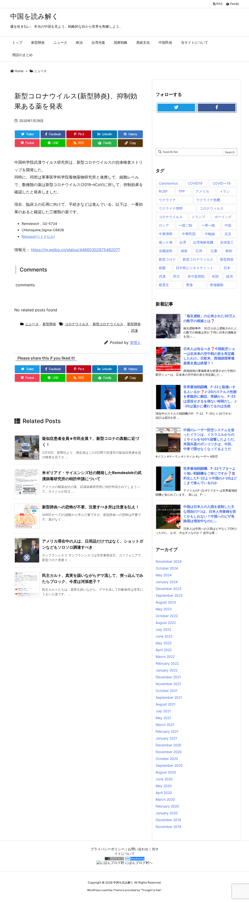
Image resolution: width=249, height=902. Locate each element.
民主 (176, 276)
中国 (227, 225)
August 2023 (166, 602)
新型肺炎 (49, 324)
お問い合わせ (138, 849)
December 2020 (168, 745)
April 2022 (164, 650)
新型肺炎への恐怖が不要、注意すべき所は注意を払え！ (90, 506)
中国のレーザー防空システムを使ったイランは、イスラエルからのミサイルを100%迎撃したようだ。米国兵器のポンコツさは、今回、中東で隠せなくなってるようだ (210, 439)
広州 (199, 251)
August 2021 (166, 704)
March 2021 (165, 725)
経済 (229, 276)
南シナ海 (165, 242)
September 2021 (169, 697)
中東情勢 (165, 234)
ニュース (40, 71)
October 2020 (167, 759)
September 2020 (169, 765)
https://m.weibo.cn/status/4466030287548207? (75, 249)
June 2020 (164, 779)
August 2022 (166, 623)
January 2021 (166, 738)
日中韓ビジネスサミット (194, 268)
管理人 (135, 342)
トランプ (198, 217)
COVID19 (195, 183)
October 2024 (167, 568)
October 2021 (167, 691)
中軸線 (210, 234)
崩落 (184, 251)
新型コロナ (167, 259)
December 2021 (168, 677)
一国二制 (185, 225)
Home (19, 71)
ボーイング (222, 217)
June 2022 (164, 636)
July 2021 (163, 711)
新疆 (162, 268)
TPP (181, 191)
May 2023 (164, 609)
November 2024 (169, 561)
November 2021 (168, 684)
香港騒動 (216, 285)
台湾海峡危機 (203, 242)
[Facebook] (216, 107)
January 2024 (167, 582)
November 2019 (168, 827)
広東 (214, 251)
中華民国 (189, 234)
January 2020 (167, 813)
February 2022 (167, 663)
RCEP (163, 191)
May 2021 (163, 718)
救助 (228, 251)
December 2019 (168, 820)
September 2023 (169, 595)
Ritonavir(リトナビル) (38, 236)
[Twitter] (176, 107)
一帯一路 (208, 225)
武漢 (134, 330)
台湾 (182, 242)
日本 (226, 268)
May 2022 (163, 643)
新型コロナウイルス (108, 324)
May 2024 (164, 575)
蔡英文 (164, 285)
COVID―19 (222, 183)
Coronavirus (168, 183)
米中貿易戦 (196, 276)
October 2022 (167, 616)
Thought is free (151, 890)
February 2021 (167, 731)
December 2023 (168, 589)
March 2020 (165, 799)
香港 (189, 285)
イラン (225, 191)
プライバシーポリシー (107, 849)
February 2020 (167, 806)
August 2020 (166, 772)
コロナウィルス (211, 208)
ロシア (164, 225)
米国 (215, 276)
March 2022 (165, 657)
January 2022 (167, 670)
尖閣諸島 (165, 251)
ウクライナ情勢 (171, 208)
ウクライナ (167, 200)
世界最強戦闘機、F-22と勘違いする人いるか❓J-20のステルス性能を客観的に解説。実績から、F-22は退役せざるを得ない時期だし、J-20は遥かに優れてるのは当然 (210, 396)
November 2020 (169, 752)
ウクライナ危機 (208, 200)
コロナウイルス (77, 324)
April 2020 (164, 793)
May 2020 (164, 786)
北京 (227, 234)
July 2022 (163, 629)
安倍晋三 (227, 242)
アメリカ (202, 191)
